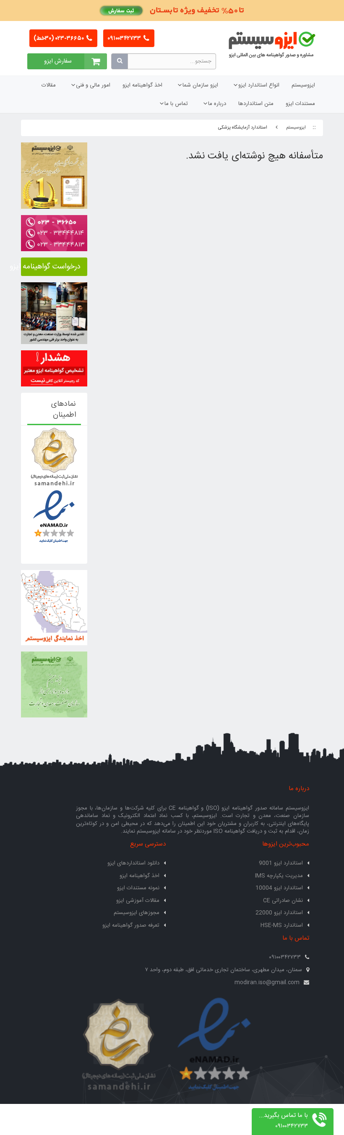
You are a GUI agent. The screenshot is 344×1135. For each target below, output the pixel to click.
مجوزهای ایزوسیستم (136, 912)
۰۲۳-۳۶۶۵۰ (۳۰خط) (59, 39)
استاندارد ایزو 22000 (279, 912)
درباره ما (217, 103)
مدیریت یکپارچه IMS (279, 875)
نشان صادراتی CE (283, 900)
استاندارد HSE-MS (282, 925)
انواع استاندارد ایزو (258, 85)
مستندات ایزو (300, 103)
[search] (119, 61)
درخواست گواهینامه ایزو (51, 266)
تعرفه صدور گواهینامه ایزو (130, 925)
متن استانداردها (256, 103)
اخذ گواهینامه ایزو (142, 85)
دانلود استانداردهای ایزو (133, 863)
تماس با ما (176, 103)
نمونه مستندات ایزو (138, 888)
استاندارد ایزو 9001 (281, 863)
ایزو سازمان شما (200, 85)
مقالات (49, 85)
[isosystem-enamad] (214, 1045)
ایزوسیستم (303, 85)
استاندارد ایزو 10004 (279, 888)
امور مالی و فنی (93, 85)
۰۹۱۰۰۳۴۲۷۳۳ (124, 39)
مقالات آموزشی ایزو (137, 900)
